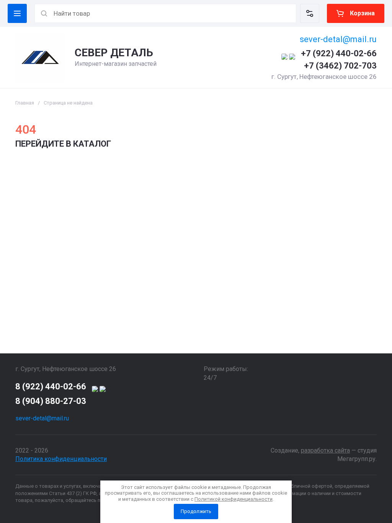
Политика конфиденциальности (61, 459)
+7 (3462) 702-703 (340, 65)
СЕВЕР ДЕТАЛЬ (114, 52)
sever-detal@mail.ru (338, 39)
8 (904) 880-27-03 (50, 401)
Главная (24, 103)
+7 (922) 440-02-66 (339, 53)
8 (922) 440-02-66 (50, 386)
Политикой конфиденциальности (233, 499)
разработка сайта (325, 450)
